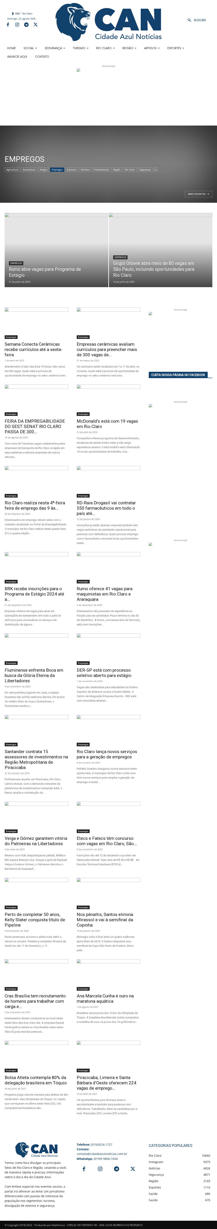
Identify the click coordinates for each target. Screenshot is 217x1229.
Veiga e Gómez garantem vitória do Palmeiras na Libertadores (36, 841)
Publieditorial (101, 169)
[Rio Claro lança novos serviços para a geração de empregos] (108, 730)
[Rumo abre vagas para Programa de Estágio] (56, 245)
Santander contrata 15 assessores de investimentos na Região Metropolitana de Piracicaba (36, 759)
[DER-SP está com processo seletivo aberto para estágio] (108, 649)
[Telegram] (26, 25)
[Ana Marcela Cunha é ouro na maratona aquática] (108, 975)
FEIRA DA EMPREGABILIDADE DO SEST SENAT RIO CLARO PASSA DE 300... (35, 426)
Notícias (85, 169)
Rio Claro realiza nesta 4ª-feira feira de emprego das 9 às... (35, 505)
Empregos (57, 169)
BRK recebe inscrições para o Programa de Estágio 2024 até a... (34, 594)
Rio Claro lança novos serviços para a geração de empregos (107, 754)
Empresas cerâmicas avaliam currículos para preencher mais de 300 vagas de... (107, 349)
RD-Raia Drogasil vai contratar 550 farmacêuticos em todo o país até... (106, 508)
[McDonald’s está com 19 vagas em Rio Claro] (108, 400)
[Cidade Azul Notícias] (108, 22)
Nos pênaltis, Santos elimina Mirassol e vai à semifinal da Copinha (105, 920)
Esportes (71, 169)
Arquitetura (29, 169)
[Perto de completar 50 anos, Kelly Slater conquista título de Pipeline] (36, 893)
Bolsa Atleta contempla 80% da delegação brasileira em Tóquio (36, 1080)
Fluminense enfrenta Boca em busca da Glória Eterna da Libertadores (34, 675)
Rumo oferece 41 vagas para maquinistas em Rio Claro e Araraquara (104, 594)
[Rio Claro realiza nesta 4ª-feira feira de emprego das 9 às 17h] (36, 481)
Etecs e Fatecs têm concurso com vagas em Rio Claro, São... (107, 841)
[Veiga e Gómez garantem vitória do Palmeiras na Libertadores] (36, 817)
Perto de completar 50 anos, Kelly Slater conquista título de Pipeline (35, 920)
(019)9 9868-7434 (97, 1159)
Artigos (43, 169)
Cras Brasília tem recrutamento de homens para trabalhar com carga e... (35, 1001)
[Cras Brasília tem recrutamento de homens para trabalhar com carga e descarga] (36, 975)
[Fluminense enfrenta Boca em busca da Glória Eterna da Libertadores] (36, 649)
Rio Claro (130, 169)
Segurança (145, 169)
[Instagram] (17, 25)
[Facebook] (7, 25)
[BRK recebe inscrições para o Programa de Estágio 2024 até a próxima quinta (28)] (36, 567)
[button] (195, 20)
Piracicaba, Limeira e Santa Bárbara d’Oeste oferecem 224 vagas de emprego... (106, 1083)
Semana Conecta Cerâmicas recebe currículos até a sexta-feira (33, 349)
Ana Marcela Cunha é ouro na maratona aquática (105, 998)
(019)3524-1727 (94, 1144)
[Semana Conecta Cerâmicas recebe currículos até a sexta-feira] (36, 323)
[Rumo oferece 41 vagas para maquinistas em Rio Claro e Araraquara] (108, 567)
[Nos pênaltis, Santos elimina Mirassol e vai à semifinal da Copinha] (108, 893)
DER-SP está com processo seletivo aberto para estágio (104, 673)
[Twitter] (35, 25)
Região (117, 169)
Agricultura (12, 169)
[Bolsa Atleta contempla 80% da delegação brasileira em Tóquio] (36, 1056)
